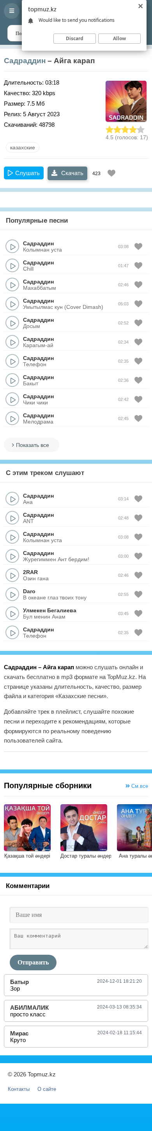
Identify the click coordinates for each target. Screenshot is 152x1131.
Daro (29, 591)
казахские (22, 147)
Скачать (71, 173)
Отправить (33, 962)
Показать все (32, 445)
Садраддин (25, 61)
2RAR (30, 572)
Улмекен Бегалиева (49, 610)
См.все (139, 786)
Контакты (19, 1089)
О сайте (46, 1089)
